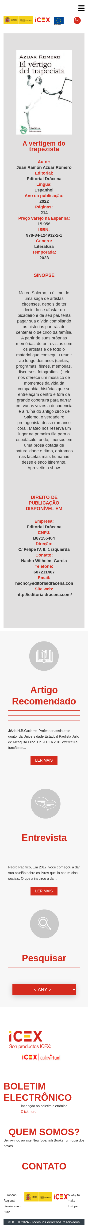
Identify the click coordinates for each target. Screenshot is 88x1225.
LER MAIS (44, 760)
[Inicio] (27, 20)
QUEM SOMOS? (44, 1132)
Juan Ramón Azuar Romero (44, 167)
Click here (28, 1112)
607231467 (44, 572)
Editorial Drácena (44, 178)
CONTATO (44, 1166)
